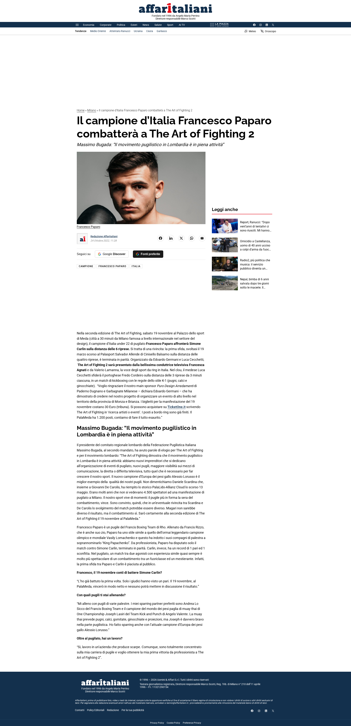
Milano (91, 110)
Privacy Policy (157, 723)
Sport (170, 24)
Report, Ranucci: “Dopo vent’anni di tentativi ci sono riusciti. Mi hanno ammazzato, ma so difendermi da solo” (255, 226)
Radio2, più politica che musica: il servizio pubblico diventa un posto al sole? (255, 265)
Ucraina (138, 31)
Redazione (113, 710)
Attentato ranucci (120, 31)
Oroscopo (270, 31)
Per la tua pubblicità (133, 710)
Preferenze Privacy (192, 723)
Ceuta (149, 31)
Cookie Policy (173, 723)
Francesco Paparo (112, 266)
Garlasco (162, 31)
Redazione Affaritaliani (104, 236)
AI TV (182, 24)
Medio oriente (98, 31)
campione (86, 266)
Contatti (79, 710)
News (146, 24)
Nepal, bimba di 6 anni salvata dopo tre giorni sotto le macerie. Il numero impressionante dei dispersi (255, 284)
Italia (136, 266)
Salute (158, 24)
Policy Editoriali (95, 710)
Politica (121, 24)
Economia (88, 24)
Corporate (105, 24)
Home (80, 110)
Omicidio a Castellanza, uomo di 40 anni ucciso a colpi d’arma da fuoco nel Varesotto (255, 246)
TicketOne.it (176, 407)
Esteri (134, 24)
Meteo (252, 31)
